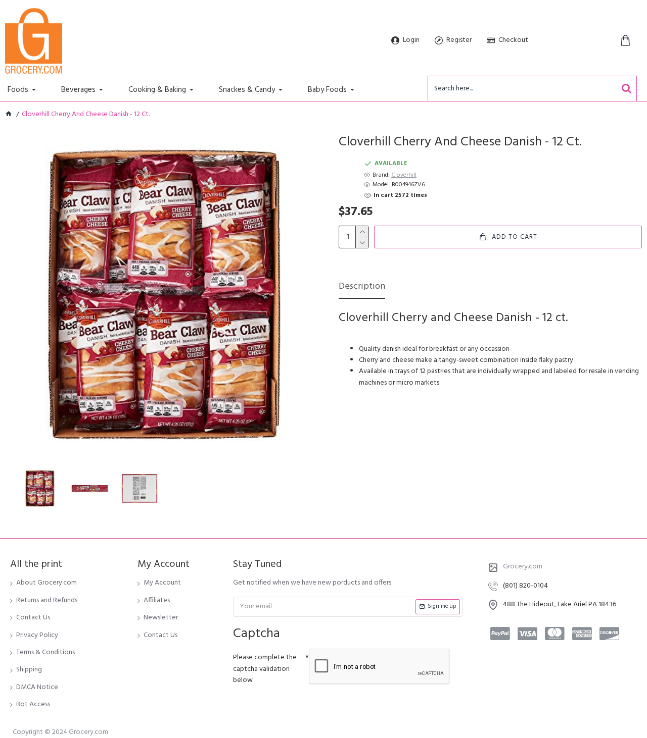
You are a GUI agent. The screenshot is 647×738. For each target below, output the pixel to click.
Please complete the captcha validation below (265, 669)
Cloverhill (404, 175)
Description (362, 287)
